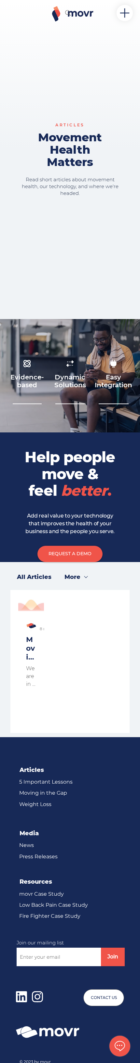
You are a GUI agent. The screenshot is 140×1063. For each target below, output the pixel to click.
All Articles (34, 577)
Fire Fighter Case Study (49, 916)
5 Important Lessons (46, 782)
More (72, 577)
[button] (70, 554)
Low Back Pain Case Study (53, 905)
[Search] (68, 13)
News (26, 845)
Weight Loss (35, 804)
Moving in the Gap (43, 793)
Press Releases (38, 856)
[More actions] (35, 626)
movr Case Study (41, 894)
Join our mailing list (40, 942)
